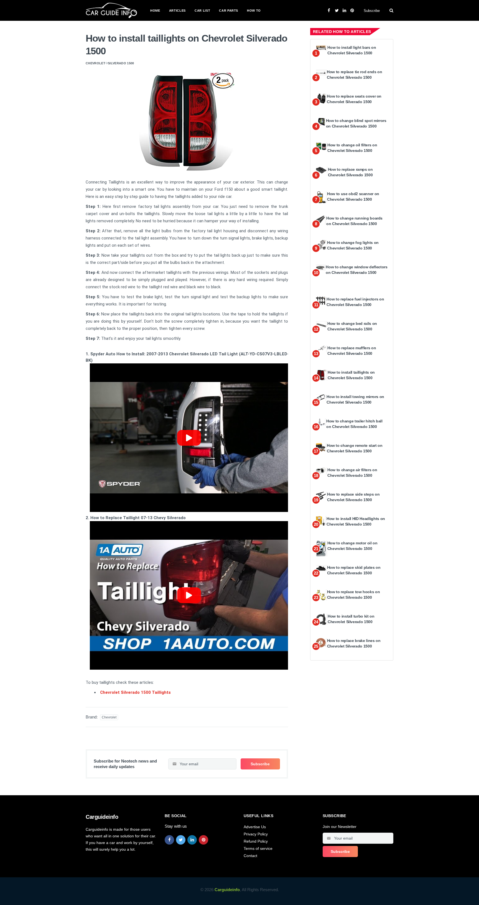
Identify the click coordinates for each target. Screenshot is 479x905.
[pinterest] (203, 840)
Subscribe (372, 11)
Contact (250, 855)
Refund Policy (256, 841)
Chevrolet (95, 63)
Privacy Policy (256, 834)
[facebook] (169, 840)
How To (254, 10)
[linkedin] (192, 840)
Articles (177, 10)
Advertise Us (255, 827)
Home (155, 10)
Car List (202, 10)
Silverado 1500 (121, 63)
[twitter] (180, 840)
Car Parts (228, 10)
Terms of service (258, 848)
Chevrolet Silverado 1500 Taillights (135, 692)
